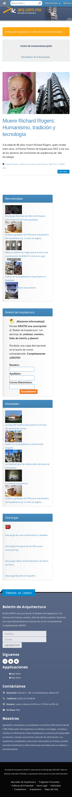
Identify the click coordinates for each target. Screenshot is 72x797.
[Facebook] (5, 661)
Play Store (16, 677)
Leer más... (63, 171)
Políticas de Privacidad (22, 785)
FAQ (18, 710)
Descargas (11, 517)
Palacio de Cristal (27, 164)
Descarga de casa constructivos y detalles (26, 535)
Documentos (52, 3)
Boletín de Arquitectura (19, 312)
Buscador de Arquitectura (23, 782)
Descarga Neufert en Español (20, 575)
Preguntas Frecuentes (49, 782)
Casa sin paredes (27, 287)
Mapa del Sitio (51, 789)
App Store (16, 673)
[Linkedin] (16, 661)
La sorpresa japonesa (16, 483)
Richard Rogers (12, 164)
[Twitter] (10, 661)
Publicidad (56, 785)
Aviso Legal (42, 785)
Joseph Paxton (41, 164)
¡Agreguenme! (12, 645)
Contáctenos (20, 789)
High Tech (53, 164)
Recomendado (14, 198)
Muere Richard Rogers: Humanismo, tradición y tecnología (29, 127)
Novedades (12, 404)
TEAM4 (61, 164)
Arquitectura (35, 789)
